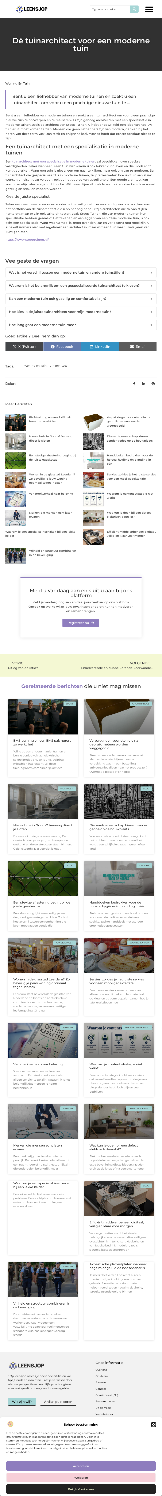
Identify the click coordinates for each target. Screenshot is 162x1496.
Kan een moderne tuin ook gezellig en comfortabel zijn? (81, 299)
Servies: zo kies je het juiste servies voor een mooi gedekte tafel (116, 981)
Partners (101, 1382)
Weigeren (81, 1477)
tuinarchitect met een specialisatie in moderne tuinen (53, 161)
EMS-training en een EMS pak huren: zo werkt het (42, 742)
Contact (101, 1388)
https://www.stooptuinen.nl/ (27, 240)
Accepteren (81, 1466)
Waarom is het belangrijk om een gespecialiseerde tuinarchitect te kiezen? (81, 286)
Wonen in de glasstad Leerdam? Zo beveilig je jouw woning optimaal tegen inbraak (52, 478)
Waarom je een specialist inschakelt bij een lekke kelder (42, 1185)
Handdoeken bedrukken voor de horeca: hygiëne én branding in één (130, 459)
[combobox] (110, 9)
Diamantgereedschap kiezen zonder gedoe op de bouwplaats (118, 827)
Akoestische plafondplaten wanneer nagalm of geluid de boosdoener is (118, 1266)
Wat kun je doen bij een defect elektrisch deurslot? (113, 1147)
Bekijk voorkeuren (81, 1489)
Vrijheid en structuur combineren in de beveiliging (41, 1305)
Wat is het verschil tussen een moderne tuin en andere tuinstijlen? (81, 272)
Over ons (101, 1369)
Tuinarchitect (57, 365)
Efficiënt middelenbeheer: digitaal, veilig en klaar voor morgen (116, 1224)
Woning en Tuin (17, 83)
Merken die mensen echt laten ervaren (37, 1147)
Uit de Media (103, 1407)
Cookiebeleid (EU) (107, 1395)
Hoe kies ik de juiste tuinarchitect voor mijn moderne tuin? (81, 312)
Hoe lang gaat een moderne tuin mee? (81, 325)
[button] (153, 1424)
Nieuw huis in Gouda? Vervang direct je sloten (42, 827)
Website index (104, 1414)
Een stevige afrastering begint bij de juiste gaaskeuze (41, 904)
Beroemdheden (106, 1401)
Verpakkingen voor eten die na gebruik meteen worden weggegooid (128, 421)
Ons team (102, 1376)
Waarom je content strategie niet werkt (115, 1066)
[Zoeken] (134, 9)
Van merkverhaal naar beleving (51, 493)
